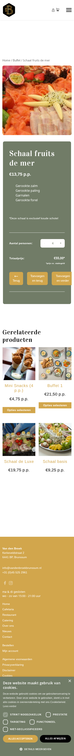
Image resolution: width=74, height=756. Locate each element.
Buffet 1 (55, 385)
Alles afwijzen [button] (55, 738)
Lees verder (9, 706)
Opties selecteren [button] (19, 410)
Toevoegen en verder (63, 278)
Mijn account (10, 650)
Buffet (16, 60)
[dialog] (37, 716)
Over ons (8, 625)
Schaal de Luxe (19, 461)
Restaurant (9, 614)
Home (6, 60)
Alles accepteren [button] (20, 738)
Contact (7, 636)
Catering (7, 620)
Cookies (7, 675)
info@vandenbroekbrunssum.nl (21, 567)
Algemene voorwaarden (17, 659)
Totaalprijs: (16, 258)
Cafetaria (8, 609)
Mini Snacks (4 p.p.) (19, 388)
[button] (37, 749)
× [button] (69, 681)
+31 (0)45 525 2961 (14, 572)
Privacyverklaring (13, 664)
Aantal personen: (21, 243)
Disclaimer (8, 670)
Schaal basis (55, 461)
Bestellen (8, 645)
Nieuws (6, 631)
